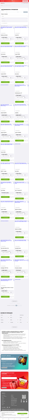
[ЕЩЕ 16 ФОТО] (7, 127)
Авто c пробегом (4, 396)
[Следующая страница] (19, 303)
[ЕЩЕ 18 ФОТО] (7, 69)
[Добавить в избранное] (13, 43)
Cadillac (5, 322)
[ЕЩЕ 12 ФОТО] (21, 127)
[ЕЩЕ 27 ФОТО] (7, 108)
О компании (12, 397)
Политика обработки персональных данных (14, 400)
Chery (24, 322)
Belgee (24, 317)
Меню (26, 419)
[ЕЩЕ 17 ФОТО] (21, 185)
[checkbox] (8, 363)
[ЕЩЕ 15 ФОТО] (7, 49)
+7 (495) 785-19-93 (25, 3)
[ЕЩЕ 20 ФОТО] (7, 263)
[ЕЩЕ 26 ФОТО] (7, 166)
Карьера (12, 396)
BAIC (14, 317)
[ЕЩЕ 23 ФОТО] (21, 49)
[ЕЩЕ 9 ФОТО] (21, 69)
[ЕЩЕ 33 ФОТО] (21, 30)
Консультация (6, 43)
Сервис (3, 397)
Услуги (3, 402)
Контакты (3, 403)
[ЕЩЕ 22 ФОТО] (21, 108)
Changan (14, 322)
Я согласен (22, 413)
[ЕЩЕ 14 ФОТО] (7, 30)
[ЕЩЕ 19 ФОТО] (21, 263)
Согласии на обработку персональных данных (9, 366)
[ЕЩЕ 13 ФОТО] (7, 185)
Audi (5, 317)
